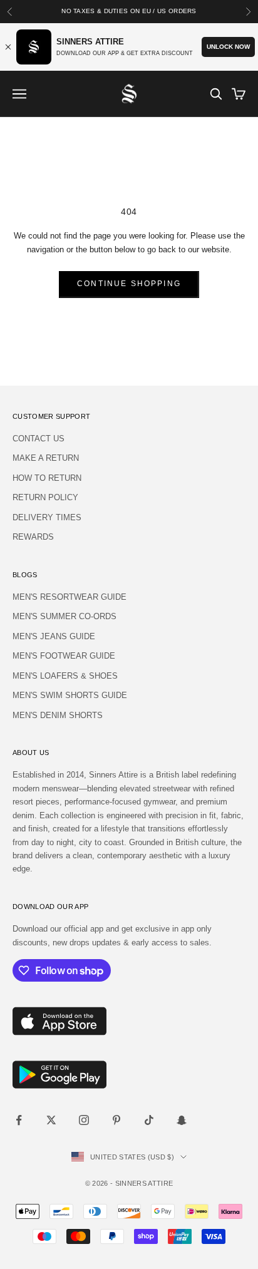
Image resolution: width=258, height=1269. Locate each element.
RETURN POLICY (45, 497)
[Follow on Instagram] (84, 1120)
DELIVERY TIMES (47, 517)
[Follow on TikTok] (149, 1120)
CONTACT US (38, 438)
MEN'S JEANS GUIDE (54, 636)
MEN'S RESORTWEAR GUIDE (69, 597)
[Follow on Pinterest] (116, 1120)
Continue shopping (129, 283)
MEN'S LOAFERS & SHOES (65, 676)
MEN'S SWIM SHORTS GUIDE (70, 695)
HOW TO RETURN (47, 478)
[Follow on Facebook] (19, 1120)
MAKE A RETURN (46, 458)
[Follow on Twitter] (51, 1120)
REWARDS (33, 537)
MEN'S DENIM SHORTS (58, 715)
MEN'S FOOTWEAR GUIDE (64, 655)
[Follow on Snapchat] (181, 1120)
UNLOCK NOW (228, 46)
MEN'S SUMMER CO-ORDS (64, 616)
